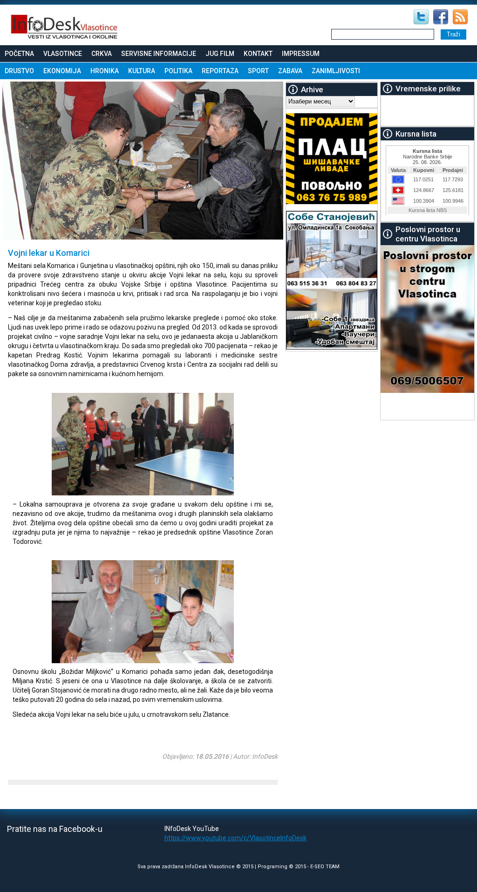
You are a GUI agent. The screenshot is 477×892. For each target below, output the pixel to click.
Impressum (301, 53)
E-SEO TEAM (325, 867)
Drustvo (19, 71)
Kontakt (258, 53)
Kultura (141, 71)
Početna (19, 53)
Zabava (290, 71)
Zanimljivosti (336, 71)
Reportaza (220, 71)
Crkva (101, 53)
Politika (178, 71)
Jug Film (219, 53)
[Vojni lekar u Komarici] (123, 493)
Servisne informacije (158, 53)
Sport (258, 71)
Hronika (104, 71)
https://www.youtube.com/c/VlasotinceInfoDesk (235, 838)
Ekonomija (62, 71)
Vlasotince (62, 53)
